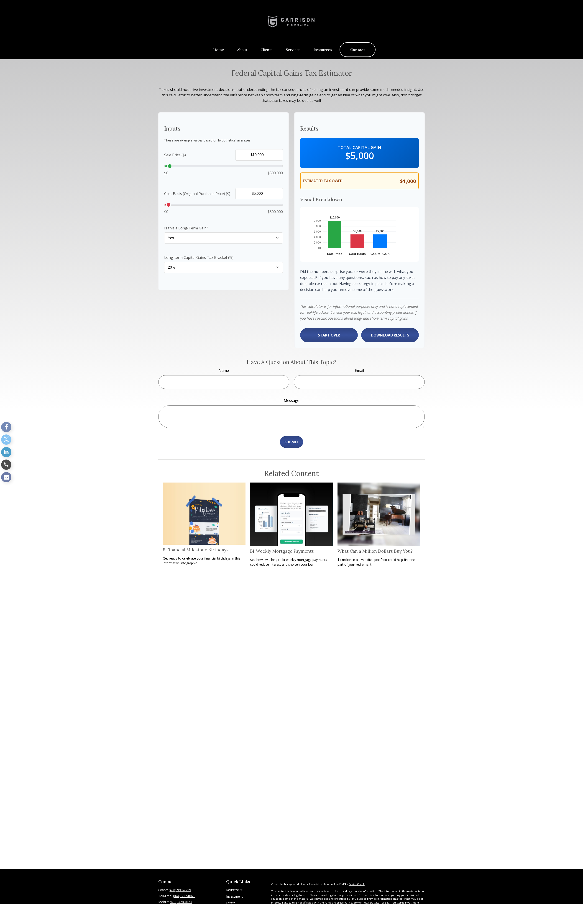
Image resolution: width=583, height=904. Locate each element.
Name (224, 370)
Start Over (329, 335)
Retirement (234, 890)
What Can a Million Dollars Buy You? (375, 551)
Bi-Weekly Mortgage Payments (282, 551)
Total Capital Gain (359, 147)
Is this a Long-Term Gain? (186, 228)
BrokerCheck (357, 884)
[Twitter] (6, 439)
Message (291, 400)
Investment (234, 896)
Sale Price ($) (175, 154)
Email (359, 370)
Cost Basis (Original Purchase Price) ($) (197, 193)
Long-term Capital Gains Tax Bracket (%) (198, 257)
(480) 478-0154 (181, 902)
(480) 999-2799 (180, 890)
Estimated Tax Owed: (323, 180)
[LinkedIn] (6, 452)
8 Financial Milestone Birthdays (195, 549)
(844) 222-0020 (184, 896)
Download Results (390, 335)
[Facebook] (6, 427)
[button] (218, 49)
